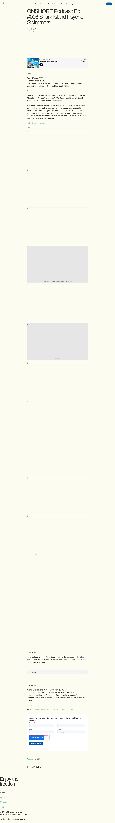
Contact (4, 802)
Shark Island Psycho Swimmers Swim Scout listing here (57, 709)
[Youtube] (4, 790)
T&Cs (3, 807)
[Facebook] (1, 790)
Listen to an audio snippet (37, 123)
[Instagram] (3, 790)
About (3, 797)
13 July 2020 (33, 31)
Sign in (103, 4)
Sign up (109, 4)
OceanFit (33, 29)
